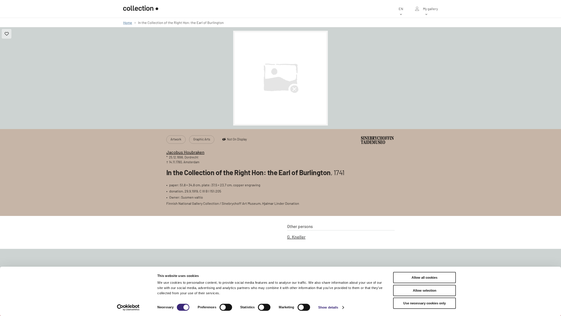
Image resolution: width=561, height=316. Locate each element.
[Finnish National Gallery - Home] (141, 9)
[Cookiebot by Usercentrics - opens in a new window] (128, 307)
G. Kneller (296, 236)
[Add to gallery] (6, 34)
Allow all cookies (424, 277)
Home (127, 22)
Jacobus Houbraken (185, 152)
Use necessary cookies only (424, 303)
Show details (328, 307)
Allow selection (424, 290)
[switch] (226, 307)
